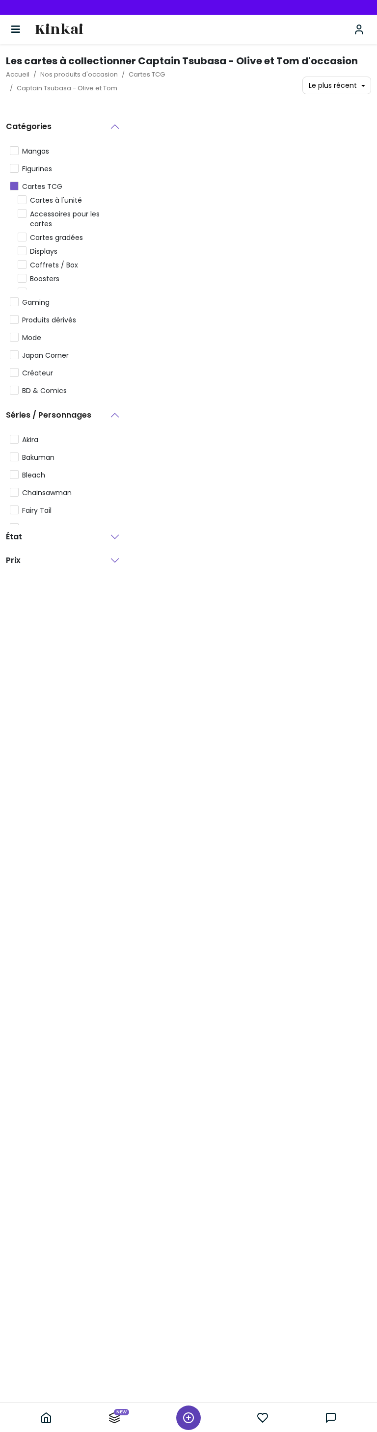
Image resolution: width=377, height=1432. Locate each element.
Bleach (33, 475)
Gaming (36, 302)
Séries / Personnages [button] (48, 415)
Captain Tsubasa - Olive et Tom (67, 88)
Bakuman (38, 457)
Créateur (37, 373)
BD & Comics (44, 391)
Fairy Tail (37, 510)
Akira (30, 440)
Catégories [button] (29, 126)
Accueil (17, 74)
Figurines (37, 169)
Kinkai (59, 30)
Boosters (44, 279)
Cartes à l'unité (56, 200)
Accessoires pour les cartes (65, 219)
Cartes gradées (56, 237)
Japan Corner (45, 355)
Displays (43, 251)
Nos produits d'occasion (79, 74)
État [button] (14, 536)
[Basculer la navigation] (15, 29)
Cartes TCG (147, 74)
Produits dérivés (49, 320)
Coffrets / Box (54, 265)
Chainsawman (47, 493)
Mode (31, 338)
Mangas (35, 151)
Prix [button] (13, 560)
